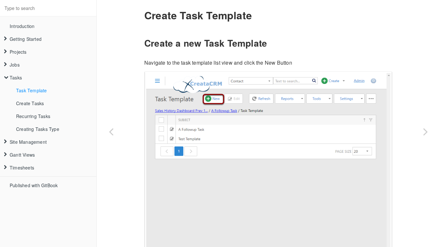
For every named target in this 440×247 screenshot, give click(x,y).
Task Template (31, 90)
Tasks (16, 77)
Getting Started (26, 39)
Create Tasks (30, 103)
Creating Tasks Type (37, 129)
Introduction (22, 26)
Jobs (15, 64)
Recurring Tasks (33, 116)
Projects (18, 52)
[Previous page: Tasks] (111, 131)
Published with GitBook (34, 185)
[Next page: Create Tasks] (425, 131)
